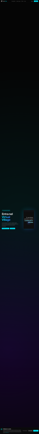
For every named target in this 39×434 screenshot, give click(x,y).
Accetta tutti (35, 430)
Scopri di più (12, 228)
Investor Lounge (18, 1)
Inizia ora (36, 1)
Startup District (13, 1)
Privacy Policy (7, 432)
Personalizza (25, 430)
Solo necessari (30, 430)
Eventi (25, 1)
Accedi (32, 1)
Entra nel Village (5, 228)
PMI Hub (22, 1)
